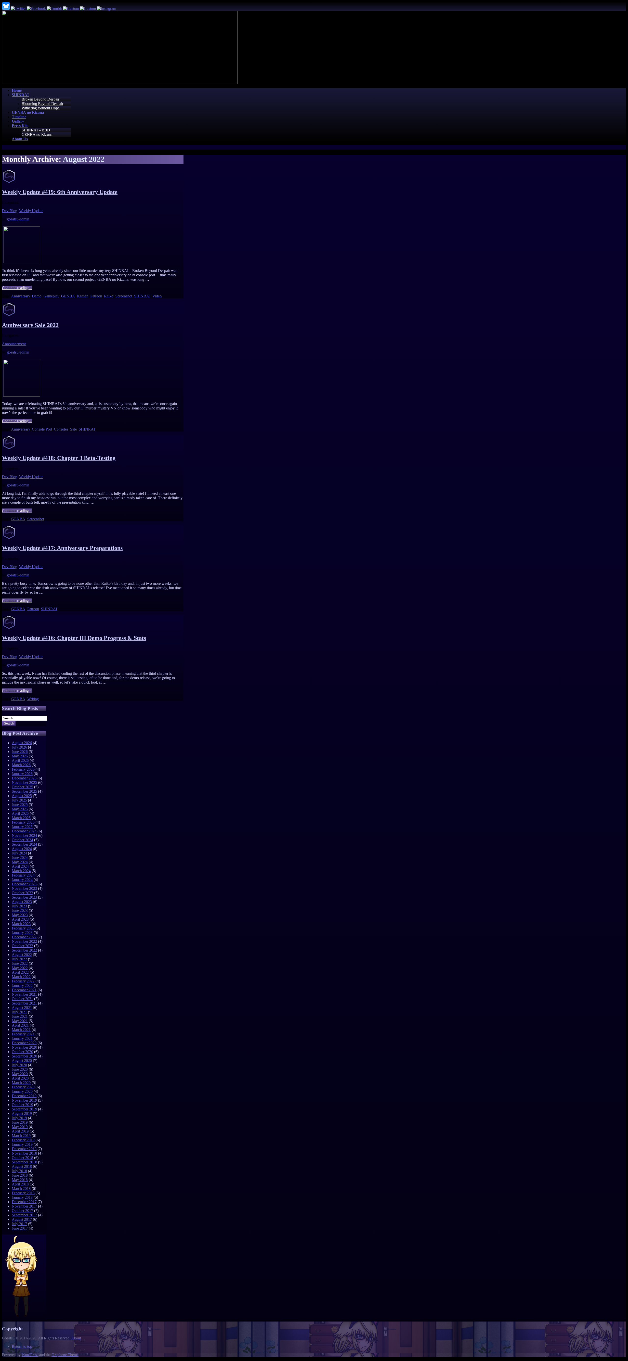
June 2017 (20, 1228)
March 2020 (21, 1083)
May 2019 (20, 1127)
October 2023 (22, 893)
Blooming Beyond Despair (42, 104)
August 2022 (22, 955)
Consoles (61, 429)
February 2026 (23, 769)
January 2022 (22, 985)
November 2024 (24, 835)
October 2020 (22, 1052)
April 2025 (20, 813)
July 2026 (19, 747)
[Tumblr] (55, 8)
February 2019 (23, 1140)
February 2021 (23, 1034)
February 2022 (23, 981)
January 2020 (22, 1091)
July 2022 (19, 959)
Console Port (42, 429)
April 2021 (20, 1025)
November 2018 (24, 1153)
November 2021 (24, 994)
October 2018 (22, 1158)
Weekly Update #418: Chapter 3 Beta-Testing (59, 458)
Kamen (82, 296)
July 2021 (19, 1012)
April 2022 (20, 972)
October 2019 (22, 1105)
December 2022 (24, 937)
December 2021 (24, 990)
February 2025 (23, 822)
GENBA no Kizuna (37, 134)
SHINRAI (142, 296)
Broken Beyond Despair (40, 99)
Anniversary (20, 296)
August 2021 (22, 1007)
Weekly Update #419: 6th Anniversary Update (60, 192)
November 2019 (24, 1100)
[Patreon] (88, 8)
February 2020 (23, 1087)
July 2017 (19, 1224)
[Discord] (71, 8)
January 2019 (22, 1144)
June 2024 (20, 857)
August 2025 (22, 796)
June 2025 (20, 804)
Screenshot (123, 296)
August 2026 (22, 743)
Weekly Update (31, 211)
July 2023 (19, 906)
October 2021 (22, 999)
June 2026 (20, 752)
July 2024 (19, 853)
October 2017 (22, 1210)
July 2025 (19, 800)
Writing (33, 699)
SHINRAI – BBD (36, 130)
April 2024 (20, 866)
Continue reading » (17, 288)
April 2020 (20, 1078)
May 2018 (20, 1180)
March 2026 (21, 765)
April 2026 (20, 760)
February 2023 (23, 928)
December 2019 (24, 1096)
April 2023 (20, 919)
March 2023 (21, 924)
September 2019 (24, 1109)
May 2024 (20, 862)
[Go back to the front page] (119, 83)
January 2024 (22, 880)
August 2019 (22, 1113)
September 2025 (24, 791)
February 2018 (23, 1193)
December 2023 (24, 884)
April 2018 (20, 1184)
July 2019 (19, 1118)
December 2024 (24, 831)
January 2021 (22, 1038)
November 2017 (24, 1206)
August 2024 (22, 849)
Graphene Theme (65, 1355)
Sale (73, 429)
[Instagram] (106, 8)
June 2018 (20, 1175)
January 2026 (22, 774)
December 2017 (24, 1202)
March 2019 (21, 1135)
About (76, 1338)
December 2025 (24, 778)
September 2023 (24, 897)
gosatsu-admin (18, 219)
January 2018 (22, 1197)
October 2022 (22, 946)
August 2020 (22, 1060)
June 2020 (20, 1069)
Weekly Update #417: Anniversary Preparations (62, 548)
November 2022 (24, 941)
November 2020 (24, 1047)
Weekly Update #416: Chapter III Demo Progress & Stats (74, 638)
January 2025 (22, 827)
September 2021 (24, 1003)
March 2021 (21, 1030)
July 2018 (19, 1171)
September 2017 (24, 1215)
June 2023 (20, 910)
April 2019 (20, 1131)
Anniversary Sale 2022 (30, 325)
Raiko (108, 296)
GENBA (68, 296)
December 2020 (24, 1043)
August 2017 (22, 1219)
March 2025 (21, 818)
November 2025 (24, 782)
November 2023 (24, 888)
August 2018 (22, 1166)
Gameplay (51, 296)
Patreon (96, 296)
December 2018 (24, 1149)
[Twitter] (19, 8)
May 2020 (20, 1074)
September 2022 (24, 950)
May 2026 (20, 756)
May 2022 (20, 968)
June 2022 (20, 963)
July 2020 (19, 1065)
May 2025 (20, 809)
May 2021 (20, 1021)
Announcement (14, 344)
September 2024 (24, 844)
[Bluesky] (6, 8)
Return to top (22, 1346)
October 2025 (22, 787)
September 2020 (24, 1056)
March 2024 (21, 871)
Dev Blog (9, 211)
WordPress (30, 1355)
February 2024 (23, 875)
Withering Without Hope (41, 108)
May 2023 (20, 915)
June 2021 (20, 1016)
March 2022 (21, 977)
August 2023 (22, 902)
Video (157, 296)
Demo (36, 296)
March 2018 (21, 1188)
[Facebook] (37, 8)
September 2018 (24, 1162)
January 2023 (22, 932)
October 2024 (22, 840)
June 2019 (20, 1122)
